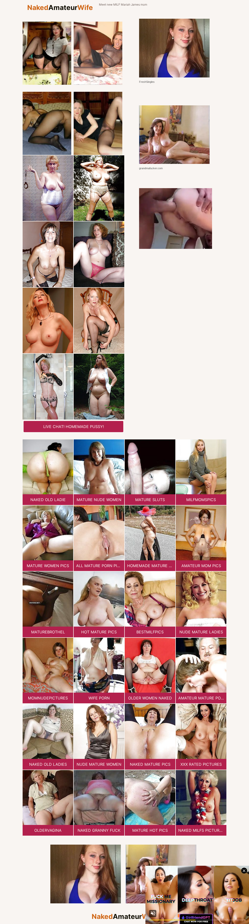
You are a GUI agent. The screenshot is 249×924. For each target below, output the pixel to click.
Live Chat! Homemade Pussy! (73, 426)
